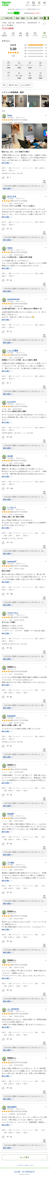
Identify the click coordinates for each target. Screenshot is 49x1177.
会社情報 (17, 1172)
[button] (8, 101)
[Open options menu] (45, 115)
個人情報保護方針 (28, 1172)
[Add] (44, 23)
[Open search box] (4, 85)
